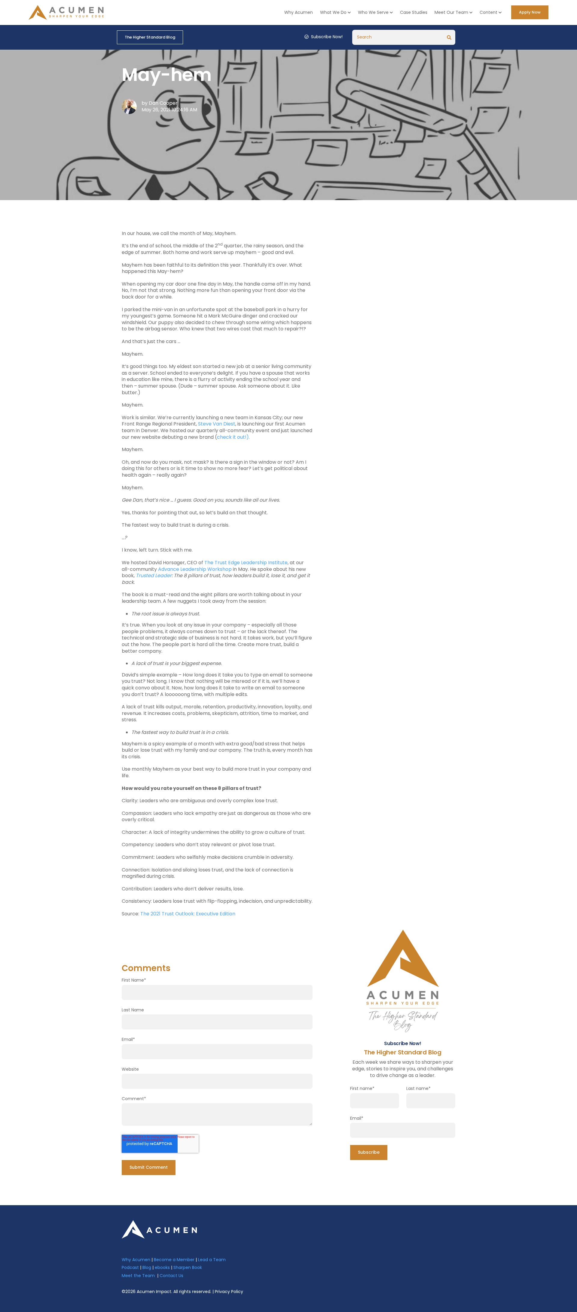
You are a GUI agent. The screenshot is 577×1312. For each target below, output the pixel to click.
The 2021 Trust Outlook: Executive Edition (187, 913)
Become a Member (174, 1260)
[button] (335, 12)
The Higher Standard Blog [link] (150, 37)
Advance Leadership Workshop (195, 569)
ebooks (162, 1267)
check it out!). (233, 437)
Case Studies (413, 12)
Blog (146, 1267)
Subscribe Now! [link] (327, 37)
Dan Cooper (163, 103)
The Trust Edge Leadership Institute (246, 562)
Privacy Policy (229, 1292)
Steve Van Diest (216, 423)
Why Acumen (298, 12)
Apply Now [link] (530, 12)
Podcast (130, 1267)
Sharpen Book (187, 1267)
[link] (159, 1229)
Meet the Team (138, 1276)
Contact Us (171, 1276)
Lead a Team (212, 1260)
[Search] (449, 37)
